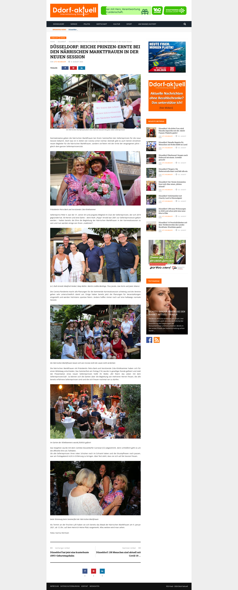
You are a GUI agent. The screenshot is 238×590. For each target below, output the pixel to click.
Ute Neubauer (60, 62)
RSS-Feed (169, 586)
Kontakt (84, 586)
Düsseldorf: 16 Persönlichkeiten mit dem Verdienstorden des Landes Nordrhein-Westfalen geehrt (173, 224)
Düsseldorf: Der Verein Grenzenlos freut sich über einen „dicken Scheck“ (172, 184)
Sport (129, 24)
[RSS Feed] (157, 340)
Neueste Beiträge (156, 121)
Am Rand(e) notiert (147, 24)
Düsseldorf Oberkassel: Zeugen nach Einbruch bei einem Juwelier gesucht (173, 157)
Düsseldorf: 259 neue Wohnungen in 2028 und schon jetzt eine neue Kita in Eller (172, 211)
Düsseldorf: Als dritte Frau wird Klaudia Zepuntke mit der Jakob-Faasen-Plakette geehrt (172, 130)
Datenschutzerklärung (70, 586)
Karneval (62, 38)
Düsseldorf (58, 24)
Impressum (54, 586)
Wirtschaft (101, 24)
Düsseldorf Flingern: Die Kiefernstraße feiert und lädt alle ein (173, 170)
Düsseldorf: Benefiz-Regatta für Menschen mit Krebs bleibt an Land (96, 29)
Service (74, 24)
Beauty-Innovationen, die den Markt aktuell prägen (167, 313)
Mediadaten (94, 586)
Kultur (116, 24)
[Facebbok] (149, 340)
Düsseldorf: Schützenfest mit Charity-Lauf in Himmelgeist (170, 197)
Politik (87, 24)
